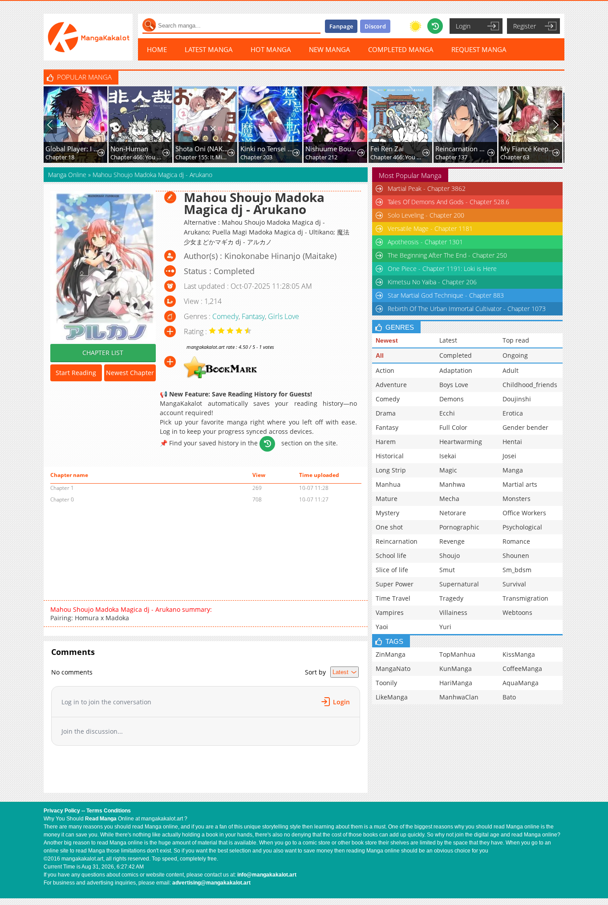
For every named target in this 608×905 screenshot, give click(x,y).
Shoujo (449, 555)
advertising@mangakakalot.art (211, 883)
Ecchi (447, 413)
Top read (516, 340)
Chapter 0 (62, 499)
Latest (448, 340)
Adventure (391, 384)
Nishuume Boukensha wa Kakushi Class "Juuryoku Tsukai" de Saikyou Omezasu (332, 148)
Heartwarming (460, 441)
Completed (455, 355)
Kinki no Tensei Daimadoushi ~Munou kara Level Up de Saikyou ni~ (267, 148)
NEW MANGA (329, 49)
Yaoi (382, 626)
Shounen (516, 555)
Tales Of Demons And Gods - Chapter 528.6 (448, 202)
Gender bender (525, 427)
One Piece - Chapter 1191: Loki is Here (442, 268)
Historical (390, 456)
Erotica (513, 413)
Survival (514, 584)
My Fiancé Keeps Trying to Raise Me (527, 148)
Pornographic (459, 527)
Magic (448, 470)
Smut (447, 570)
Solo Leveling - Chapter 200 (426, 215)
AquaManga (521, 683)
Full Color (453, 427)
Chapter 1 (62, 488)
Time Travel (393, 598)
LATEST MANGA (209, 49)
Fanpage (341, 26)
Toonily (386, 683)
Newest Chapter (130, 372)
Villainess (453, 612)
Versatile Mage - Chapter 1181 (430, 228)
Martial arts (520, 484)
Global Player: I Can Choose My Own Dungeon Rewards (72, 148)
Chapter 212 (321, 157)
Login (463, 26)
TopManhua (457, 654)
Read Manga (101, 819)
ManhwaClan (458, 697)
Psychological (522, 527)
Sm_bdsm (517, 570)
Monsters (517, 498)
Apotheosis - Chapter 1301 (425, 242)
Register (524, 26)
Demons (451, 399)
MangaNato (393, 668)
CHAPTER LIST (102, 352)
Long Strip (391, 470)
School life (391, 555)
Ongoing (515, 355)
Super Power (394, 584)
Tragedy (451, 598)
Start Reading (76, 372)
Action (385, 370)
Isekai (447, 456)
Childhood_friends (530, 384)
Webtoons (517, 612)
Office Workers (524, 513)
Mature (386, 498)
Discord (375, 26)
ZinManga (390, 654)
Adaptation (455, 370)
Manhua (388, 484)
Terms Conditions (108, 811)
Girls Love (283, 316)
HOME (157, 49)
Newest (387, 340)
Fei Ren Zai (387, 148)
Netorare (452, 513)
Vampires (390, 612)
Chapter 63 (514, 157)
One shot (389, 527)
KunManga (455, 668)
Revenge (452, 541)
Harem (386, 441)
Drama (386, 413)
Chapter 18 (59, 157)
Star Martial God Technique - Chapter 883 (446, 295)
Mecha (449, 498)
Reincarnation (396, 541)
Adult (511, 370)
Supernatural (459, 584)
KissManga (519, 654)
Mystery (387, 513)
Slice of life (392, 570)
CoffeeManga (522, 668)
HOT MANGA (271, 49)
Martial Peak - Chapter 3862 (427, 188)
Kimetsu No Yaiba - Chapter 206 (432, 282)
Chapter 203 (256, 157)
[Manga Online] (88, 37)
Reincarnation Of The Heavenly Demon (462, 148)
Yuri (445, 626)
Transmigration (525, 598)
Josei (509, 456)
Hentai (512, 441)
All (380, 355)
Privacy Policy (62, 811)
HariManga (455, 683)
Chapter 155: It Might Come (202, 157)
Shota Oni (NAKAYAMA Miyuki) (202, 148)
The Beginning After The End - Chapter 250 (447, 255)
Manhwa (452, 484)
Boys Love (453, 384)
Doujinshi (517, 399)
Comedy (225, 316)
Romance (516, 541)
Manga (513, 470)
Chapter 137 (451, 157)
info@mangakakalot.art (266, 875)
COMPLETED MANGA (401, 49)
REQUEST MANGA (479, 49)
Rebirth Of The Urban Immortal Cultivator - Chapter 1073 (467, 308)
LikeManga (392, 697)
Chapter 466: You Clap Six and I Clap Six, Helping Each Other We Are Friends (137, 157)
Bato (509, 697)
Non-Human (129, 148)
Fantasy (253, 316)
